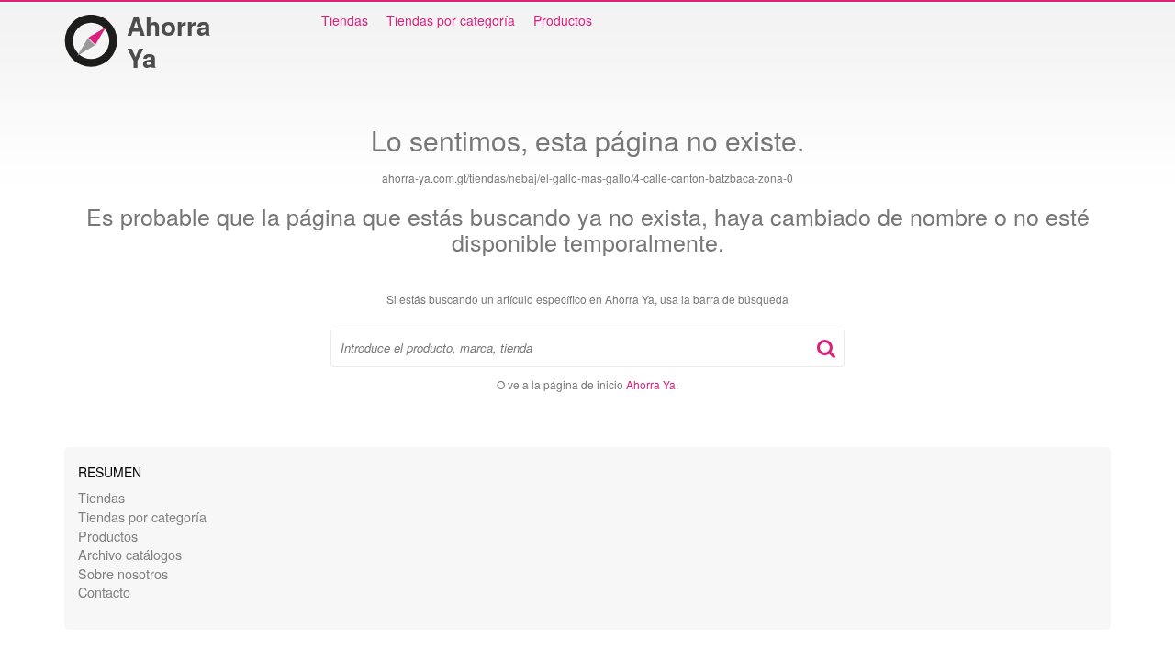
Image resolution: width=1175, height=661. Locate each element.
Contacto (104, 591)
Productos (562, 20)
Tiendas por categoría (450, 20)
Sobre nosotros (123, 573)
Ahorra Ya (169, 41)
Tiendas (344, 20)
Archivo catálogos (130, 554)
